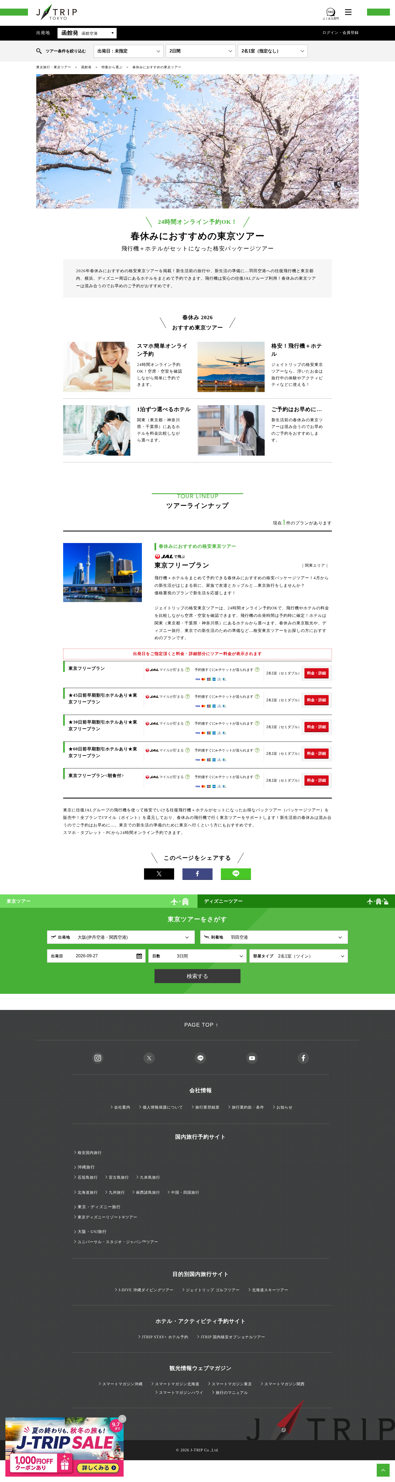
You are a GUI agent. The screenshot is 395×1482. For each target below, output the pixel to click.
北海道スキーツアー (270, 1290)
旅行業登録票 (207, 1107)
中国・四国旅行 (185, 1192)
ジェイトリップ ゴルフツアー (213, 1290)
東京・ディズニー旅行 (99, 1207)
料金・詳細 (316, 673)
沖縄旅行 (86, 1167)
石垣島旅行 (88, 1177)
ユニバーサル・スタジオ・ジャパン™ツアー (118, 1242)
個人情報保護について (163, 1107)
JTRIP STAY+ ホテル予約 (165, 1337)
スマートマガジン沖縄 (122, 1384)
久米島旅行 (150, 1177)
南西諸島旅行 (148, 1192)
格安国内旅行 (90, 1153)
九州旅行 (117, 1192)
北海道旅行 (88, 1192)
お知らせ (284, 1107)
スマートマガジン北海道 (177, 1384)
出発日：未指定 (113, 51)
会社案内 (122, 1107)
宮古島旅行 (119, 1177)
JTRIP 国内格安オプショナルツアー (233, 1337)
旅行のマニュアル (232, 1393)
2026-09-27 (87, 956)
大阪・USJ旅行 (92, 1231)
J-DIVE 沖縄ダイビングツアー (146, 1290)
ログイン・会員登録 (340, 33)
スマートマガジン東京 (232, 1384)
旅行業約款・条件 (248, 1107)
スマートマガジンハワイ (181, 1393)
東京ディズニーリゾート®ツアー (107, 1217)
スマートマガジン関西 (284, 1384)
